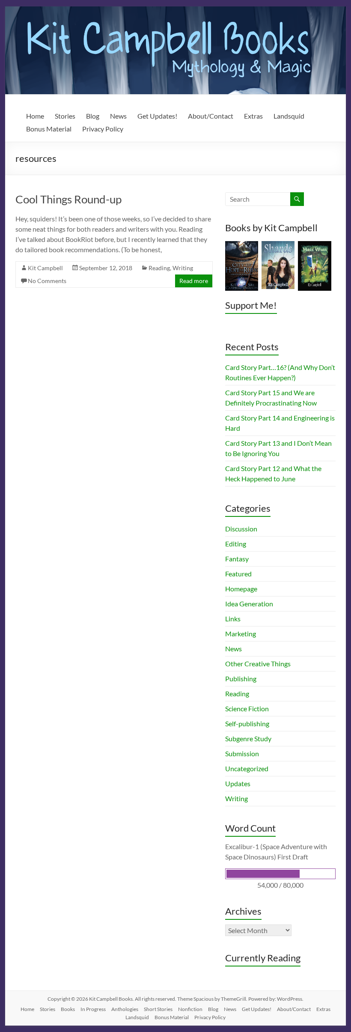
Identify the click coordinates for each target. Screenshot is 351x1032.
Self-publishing (247, 723)
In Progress (93, 1009)
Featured (238, 574)
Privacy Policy (102, 129)
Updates (237, 783)
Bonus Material (48, 129)
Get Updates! (157, 116)
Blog (92, 116)
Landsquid (289, 116)
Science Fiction (247, 708)
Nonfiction (190, 1009)
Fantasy (237, 559)
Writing (183, 267)
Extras (253, 116)
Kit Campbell (45, 267)
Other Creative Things (258, 663)
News (118, 116)
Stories (65, 116)
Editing (235, 544)
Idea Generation (249, 604)
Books (68, 1009)
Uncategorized (246, 768)
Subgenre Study (248, 738)
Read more (193, 280)
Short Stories (158, 1009)
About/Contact (210, 116)
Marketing (240, 633)
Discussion (241, 529)
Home (35, 116)
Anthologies (124, 1009)
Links (233, 618)
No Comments (47, 280)
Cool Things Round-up (68, 199)
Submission (242, 753)
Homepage (241, 589)
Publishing (240, 678)
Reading (159, 267)
